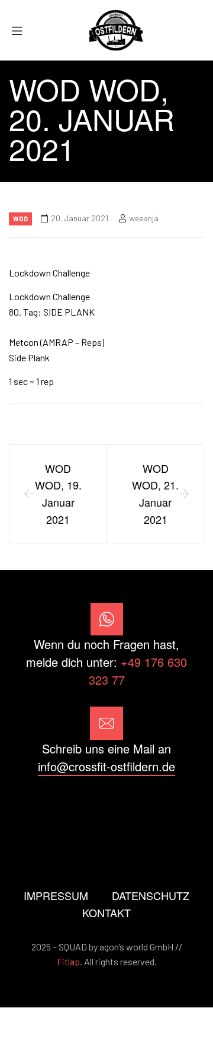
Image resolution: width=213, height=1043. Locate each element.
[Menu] (21, 30)
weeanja (144, 218)
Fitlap (68, 961)
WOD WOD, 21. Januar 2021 (155, 493)
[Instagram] (106, 809)
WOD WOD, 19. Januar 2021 (58, 493)
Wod (20, 218)
